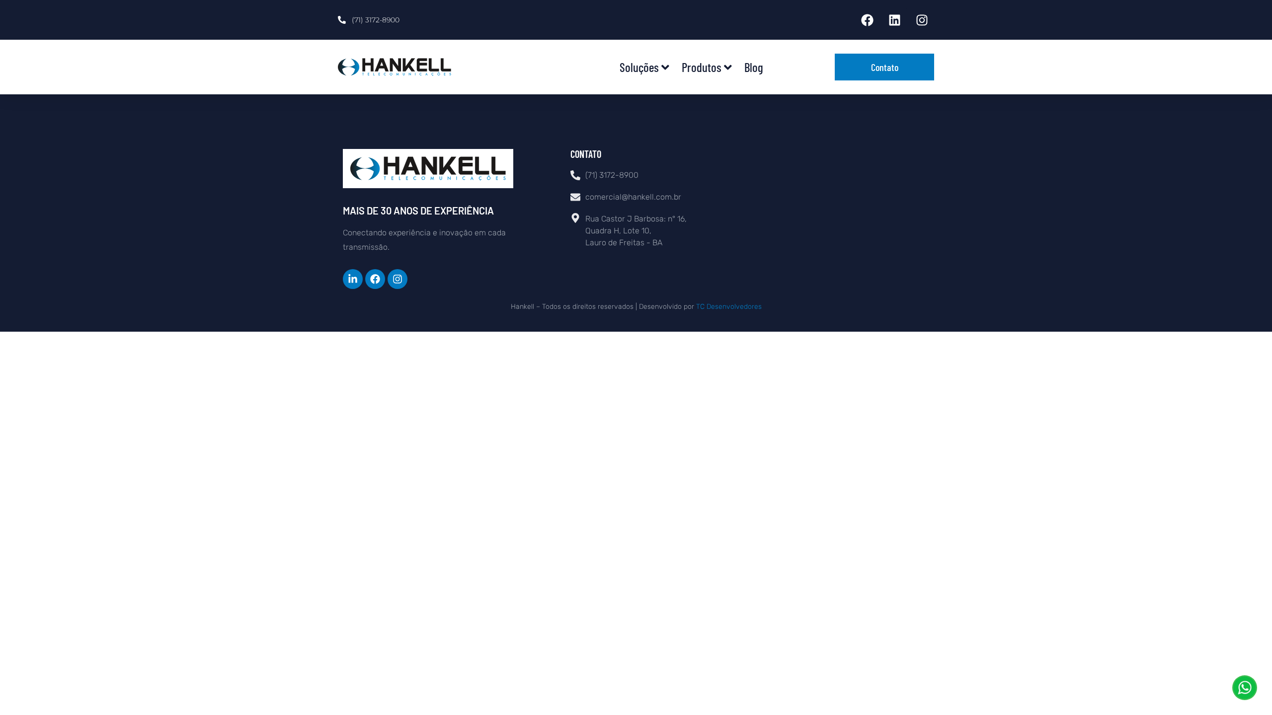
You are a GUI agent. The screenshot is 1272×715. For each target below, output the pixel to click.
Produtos (701, 67)
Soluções (639, 67)
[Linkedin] (894, 19)
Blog (753, 67)
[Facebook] (867, 19)
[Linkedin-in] (353, 279)
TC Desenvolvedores (729, 306)
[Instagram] (921, 19)
